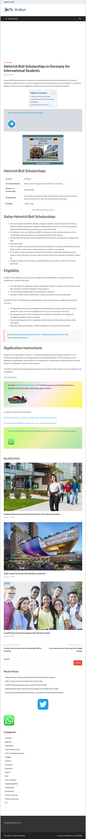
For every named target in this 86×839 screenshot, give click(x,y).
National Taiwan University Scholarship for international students (32, 514)
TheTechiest (21, 836)
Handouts (9, 768)
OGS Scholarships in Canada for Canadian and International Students (30, 417)
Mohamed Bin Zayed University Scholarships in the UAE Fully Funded (31, 689)
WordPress (69, 836)
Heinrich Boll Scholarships (41, 96)
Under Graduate (11, 795)
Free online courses (12, 749)
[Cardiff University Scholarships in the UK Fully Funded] (43, 606)
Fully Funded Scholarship (14, 753)
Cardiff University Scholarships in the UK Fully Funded (27, 633)
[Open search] (80, 18)
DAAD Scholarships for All (27, 385)
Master (8, 772)
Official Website (10, 377)
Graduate (8, 765)
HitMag (79, 836)
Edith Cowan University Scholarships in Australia (25, 573)
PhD (6, 776)
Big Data (8, 742)
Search (6, 659)
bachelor (8, 738)
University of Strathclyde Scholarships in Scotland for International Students (34, 692)
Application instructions (40, 105)
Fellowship (9, 746)
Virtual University (12, 799)
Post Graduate (10, 780)
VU (6, 803)
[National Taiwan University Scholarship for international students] (43, 487)
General (8, 761)
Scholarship (8, 62)
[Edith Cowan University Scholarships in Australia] (43, 547)
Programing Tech (11, 784)
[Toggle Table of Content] (52, 93)
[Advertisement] (43, 41)
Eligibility (35, 102)
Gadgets (8, 757)
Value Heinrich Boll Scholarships (43, 99)
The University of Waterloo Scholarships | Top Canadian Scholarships (30, 423)
